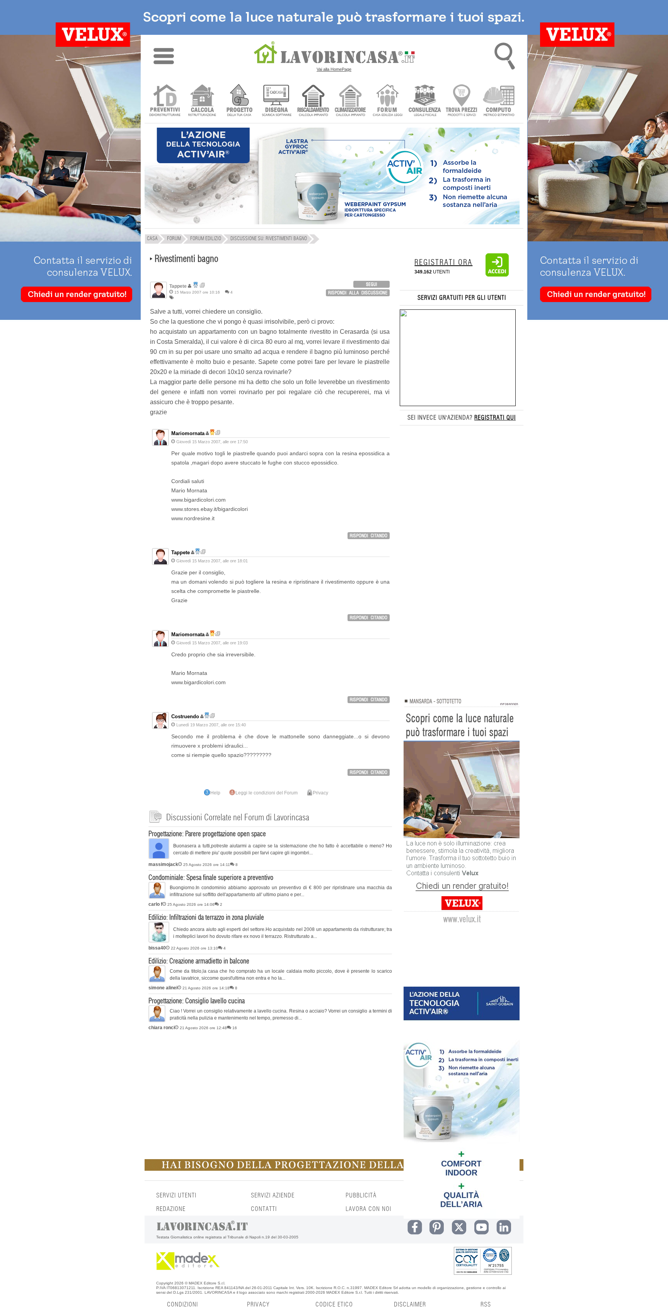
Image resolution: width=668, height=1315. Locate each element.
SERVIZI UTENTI (176, 1195)
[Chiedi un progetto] (239, 101)
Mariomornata (187, 433)
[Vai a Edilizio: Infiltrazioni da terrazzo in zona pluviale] (158, 941)
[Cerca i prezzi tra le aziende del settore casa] (462, 101)
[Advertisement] (270, 1093)
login (371, 284)
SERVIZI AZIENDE (273, 1195)
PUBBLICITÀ (361, 1195)
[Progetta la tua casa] (334, 1169)
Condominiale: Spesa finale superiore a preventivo (210, 877)
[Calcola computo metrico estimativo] (499, 101)
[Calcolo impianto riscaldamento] (313, 101)
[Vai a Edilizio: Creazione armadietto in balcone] (156, 981)
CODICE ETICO (334, 1304)
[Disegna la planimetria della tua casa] (276, 101)
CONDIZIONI (182, 1304)
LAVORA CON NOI (368, 1209)
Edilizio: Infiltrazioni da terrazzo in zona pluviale (206, 917)
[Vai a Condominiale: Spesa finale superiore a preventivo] (156, 897)
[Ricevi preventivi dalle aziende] (165, 101)
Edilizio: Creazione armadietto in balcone (198, 961)
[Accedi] (497, 275)
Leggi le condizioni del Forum (266, 793)
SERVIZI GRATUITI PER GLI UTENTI (462, 298)
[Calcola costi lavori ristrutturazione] (202, 101)
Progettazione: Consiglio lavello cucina (196, 1001)
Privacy (320, 793)
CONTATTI (264, 1209)
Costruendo (185, 716)
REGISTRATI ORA (443, 262)
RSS (486, 1304)
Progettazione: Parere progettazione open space (207, 834)
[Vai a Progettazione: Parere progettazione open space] (158, 857)
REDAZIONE (171, 1209)
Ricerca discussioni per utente (202, 285)
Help (215, 793)
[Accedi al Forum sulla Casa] (387, 101)
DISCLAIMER (410, 1304)
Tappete (180, 552)
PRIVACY (258, 1304)
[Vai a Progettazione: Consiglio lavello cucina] (156, 1020)
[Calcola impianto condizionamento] (350, 101)
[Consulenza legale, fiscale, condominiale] (424, 101)
